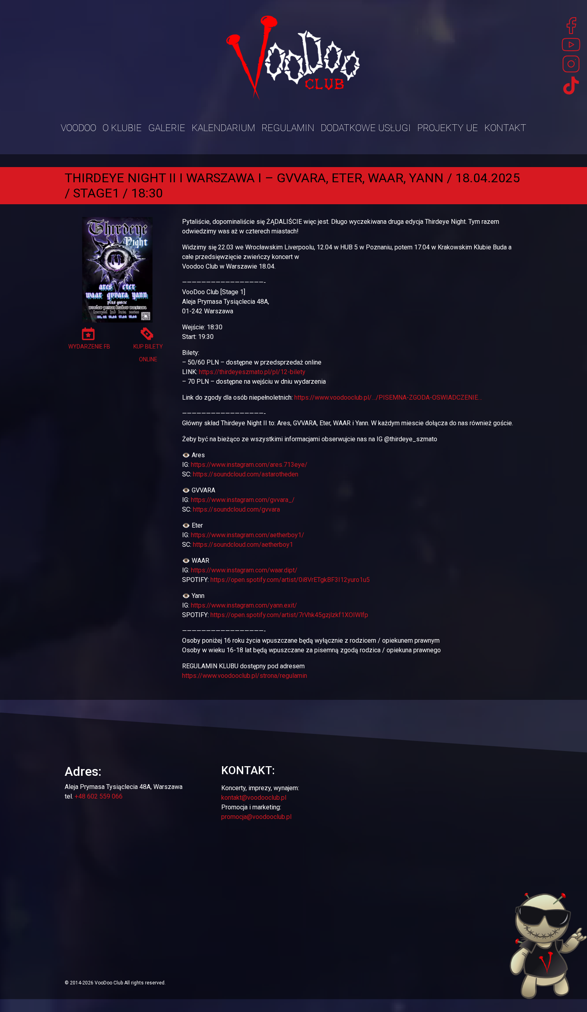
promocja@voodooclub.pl (256, 817)
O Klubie (122, 127)
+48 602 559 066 (99, 796)
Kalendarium (223, 127)
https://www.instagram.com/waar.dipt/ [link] (244, 570)
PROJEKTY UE (447, 127)
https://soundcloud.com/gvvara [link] (236, 509)
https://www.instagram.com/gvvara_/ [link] (243, 500)
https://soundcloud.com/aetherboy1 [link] (243, 544)
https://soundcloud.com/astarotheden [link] (245, 474)
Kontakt (505, 127)
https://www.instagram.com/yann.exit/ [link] (244, 605)
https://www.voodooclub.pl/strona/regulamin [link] (244, 675)
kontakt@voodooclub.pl (253, 797)
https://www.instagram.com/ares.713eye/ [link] (249, 464)
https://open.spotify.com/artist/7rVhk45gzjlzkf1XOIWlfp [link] (289, 615)
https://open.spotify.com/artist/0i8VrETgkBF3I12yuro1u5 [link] (290, 580)
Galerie (166, 127)
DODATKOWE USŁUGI (366, 127)
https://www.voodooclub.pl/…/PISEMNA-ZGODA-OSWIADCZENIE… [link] (388, 397)
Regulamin (288, 127)
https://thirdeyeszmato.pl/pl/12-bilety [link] (252, 372)
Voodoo (78, 127)
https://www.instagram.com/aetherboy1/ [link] (247, 535)
